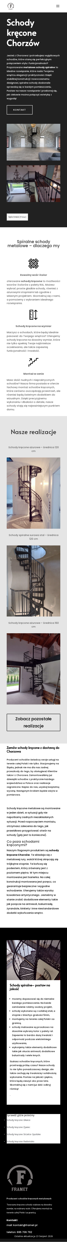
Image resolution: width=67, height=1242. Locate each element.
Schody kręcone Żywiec (18, 1127)
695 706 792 (24, 1232)
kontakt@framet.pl (25, 1225)
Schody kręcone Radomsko (20, 1141)
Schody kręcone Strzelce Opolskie (24, 1134)
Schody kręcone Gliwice (18, 1120)
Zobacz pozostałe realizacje (33, 722)
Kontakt (19, 109)
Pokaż (23, 217)
